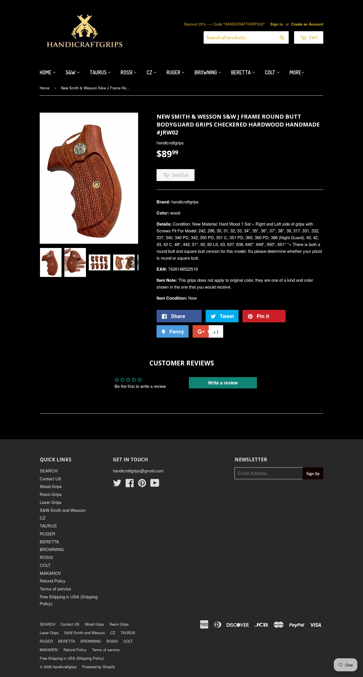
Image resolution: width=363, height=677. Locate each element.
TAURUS (48, 526)
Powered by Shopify (98, 666)
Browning (206, 72)
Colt (271, 72)
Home (46, 72)
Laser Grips (51, 502)
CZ (150, 72)
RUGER (47, 534)
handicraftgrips (65, 666)
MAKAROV (50, 573)
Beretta (241, 72)
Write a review (223, 382)
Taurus (98, 72)
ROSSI (46, 557)
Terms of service (55, 589)
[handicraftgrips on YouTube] (154, 484)
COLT (45, 565)
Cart (313, 37)
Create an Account (307, 24)
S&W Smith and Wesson (63, 510)
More (295, 72)
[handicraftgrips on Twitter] (117, 484)
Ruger (174, 72)
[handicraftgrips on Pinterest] (142, 484)
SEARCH (49, 471)
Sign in (276, 24)
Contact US (50, 479)
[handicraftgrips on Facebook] (129, 484)
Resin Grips (51, 494)
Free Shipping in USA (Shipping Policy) (72, 658)
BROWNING (52, 549)
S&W (71, 72)
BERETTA (49, 541)
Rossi (127, 72)
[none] (51, 262)
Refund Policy (53, 581)
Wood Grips (51, 486)
